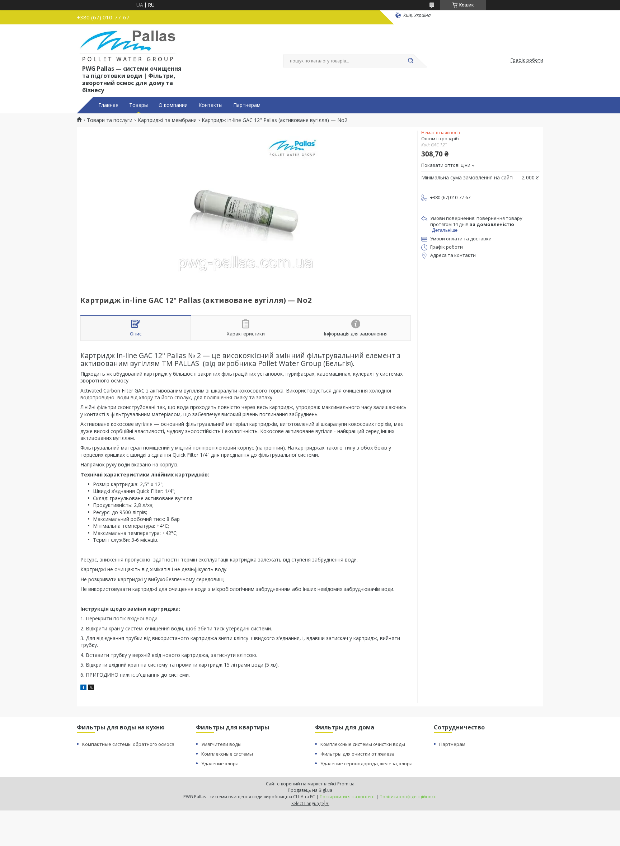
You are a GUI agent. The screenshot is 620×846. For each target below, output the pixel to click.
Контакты (210, 105)
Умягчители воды (221, 744)
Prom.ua (345, 784)
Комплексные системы (227, 754)
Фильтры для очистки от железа (357, 754)
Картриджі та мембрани (167, 120)
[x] (91, 688)
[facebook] (83, 688)
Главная (108, 105)
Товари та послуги (109, 120)
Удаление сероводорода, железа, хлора (366, 763)
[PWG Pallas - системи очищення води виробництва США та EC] (127, 46)
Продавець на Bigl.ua (310, 790)
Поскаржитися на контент (347, 797)
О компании (173, 105)
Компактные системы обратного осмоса (128, 744)
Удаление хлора (220, 763)
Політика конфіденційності (408, 797)
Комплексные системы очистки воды (362, 744)
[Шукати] (410, 61)
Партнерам (246, 105)
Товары (138, 105)
